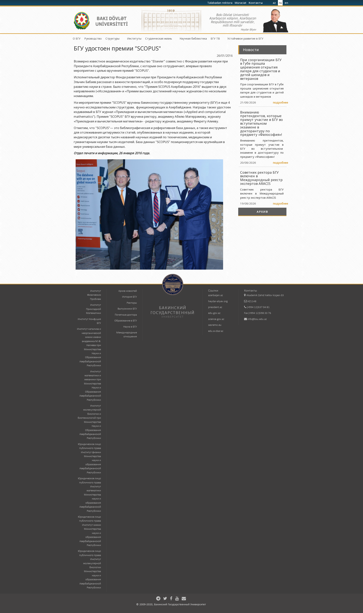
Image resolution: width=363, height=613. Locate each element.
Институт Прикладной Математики (93, 309)
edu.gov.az (214, 313)
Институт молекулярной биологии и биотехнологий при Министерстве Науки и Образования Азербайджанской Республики (89, 422)
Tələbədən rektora (220, 3)
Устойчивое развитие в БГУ (245, 38)
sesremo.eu (214, 325)
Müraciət (241, 3)
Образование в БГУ (125, 320)
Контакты (256, 3)
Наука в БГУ (130, 326)
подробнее (280, 102)
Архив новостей (127, 291)
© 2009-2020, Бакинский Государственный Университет (171, 604)
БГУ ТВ (215, 38)
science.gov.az (216, 319)
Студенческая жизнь (158, 38)
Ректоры (132, 303)
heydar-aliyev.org (218, 301)
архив (262, 211)
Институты (134, 38)
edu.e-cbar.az (215, 331)
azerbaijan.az (215, 295)
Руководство (93, 38)
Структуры (112, 38)
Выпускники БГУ (127, 308)
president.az (215, 307)
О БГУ (77, 38)
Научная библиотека (193, 38)
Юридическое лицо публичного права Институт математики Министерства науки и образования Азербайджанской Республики (89, 494)
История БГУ (129, 297)
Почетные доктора (126, 315)
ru (280, 3)
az (274, 3)
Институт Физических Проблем (94, 295)
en (286, 3)
